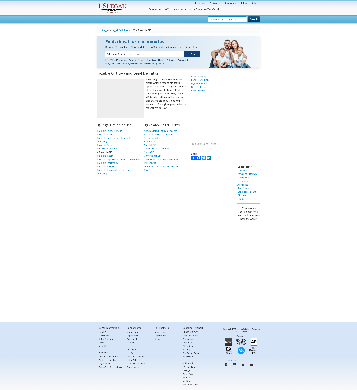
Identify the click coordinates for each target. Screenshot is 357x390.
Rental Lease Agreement (127, 63)
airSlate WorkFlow (191, 384)
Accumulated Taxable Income (160, 130)
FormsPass (188, 374)
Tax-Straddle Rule (107, 148)
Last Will (242, 170)
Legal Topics (198, 90)
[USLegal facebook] (226, 364)
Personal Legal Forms (109, 356)
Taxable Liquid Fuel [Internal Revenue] (118, 159)
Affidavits (242, 184)
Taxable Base (104, 145)
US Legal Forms (199, 87)
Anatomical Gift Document (158, 134)
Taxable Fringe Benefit (109, 130)
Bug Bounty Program (192, 353)
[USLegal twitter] (243, 364)
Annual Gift (150, 141)
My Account (188, 356)
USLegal (104, 30)
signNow (187, 381)
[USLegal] (112, 3)
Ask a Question (106, 339)
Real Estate (243, 188)
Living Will (109, 63)
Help (245, 3)
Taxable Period (105, 166)
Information (132, 332)
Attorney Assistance (136, 363)
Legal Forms (104, 363)
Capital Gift (150, 145)
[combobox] (116, 54)
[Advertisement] (120, 98)
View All (102, 346)
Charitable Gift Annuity (156, 148)
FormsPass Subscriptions (110, 367)
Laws (101, 342)
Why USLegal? (189, 346)
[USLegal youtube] (251, 364)
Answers (158, 339)
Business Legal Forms (109, 360)
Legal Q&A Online (200, 83)
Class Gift (149, 152)
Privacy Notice (189, 339)
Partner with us (134, 367)
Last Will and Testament (116, 60)
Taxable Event (105, 134)
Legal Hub (187, 342)
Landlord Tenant (246, 191)
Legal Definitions (121, 30)
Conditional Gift (152, 155)
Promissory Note (155, 60)
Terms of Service (190, 335)
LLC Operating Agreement (176, 60)
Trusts (241, 198)
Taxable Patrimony (107, 162)
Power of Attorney (137, 60)
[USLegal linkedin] (234, 364)
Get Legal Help (133, 339)
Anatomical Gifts (153, 138)
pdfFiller (186, 377)
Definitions (104, 335)
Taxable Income (106, 155)
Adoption (242, 181)
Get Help (186, 349)
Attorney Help (199, 76)
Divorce (241, 195)
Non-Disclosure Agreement (152, 63)
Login (256, 3)
